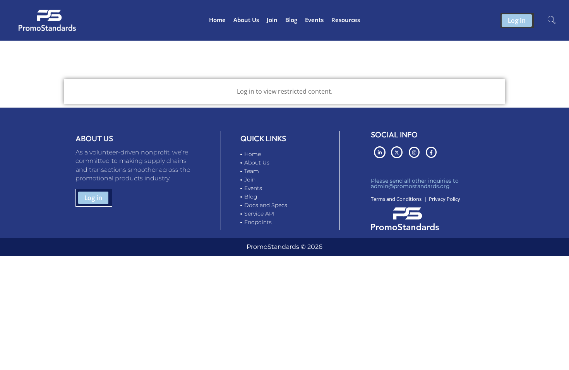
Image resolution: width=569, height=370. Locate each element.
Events (314, 20)
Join (272, 20)
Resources (345, 20)
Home (217, 20)
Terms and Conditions (396, 198)
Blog (291, 20)
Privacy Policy (444, 198)
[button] (551, 20)
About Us (246, 20)
